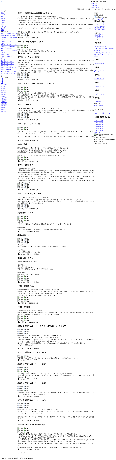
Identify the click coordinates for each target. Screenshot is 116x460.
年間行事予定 (98, 37)
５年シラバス (98, 122)
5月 (2, 81)
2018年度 (4, 100)
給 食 (3, 28)
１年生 (3, 16)
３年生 (3, 20)
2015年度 (4, 105)
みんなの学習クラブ (100, 46)
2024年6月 (100, 19)
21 (102, 28)
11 (98, 26)
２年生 (3, 18)
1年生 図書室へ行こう (8, 67)
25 (98, 29)
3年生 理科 (5, 54)
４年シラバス (98, 124)
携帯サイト (98, 132)
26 (99, 29)
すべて (105, 17)
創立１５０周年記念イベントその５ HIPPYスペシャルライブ (9, 73)
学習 (2, 30)
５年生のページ (99, 94)
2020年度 (4, 96)
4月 (2, 83)
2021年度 (4, 94)
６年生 (3, 24)
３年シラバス (98, 126)
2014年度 (4, 107)
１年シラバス (98, 130)
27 (101, 29)
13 (101, 26)
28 (102, 29)
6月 (2, 79)
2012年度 (4, 111)
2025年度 (4, 86)
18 (98, 28)
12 (99, 26)
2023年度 (4, 90)
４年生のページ (99, 86)
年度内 (98, 17)
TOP (2, 13)
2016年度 (4, 104)
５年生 (3, 22)
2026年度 (4, 85)
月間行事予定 (98, 35)
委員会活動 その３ (7, 62)
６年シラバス (98, 121)
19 (99, 28)
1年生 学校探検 (6, 69)
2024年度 (4, 88)
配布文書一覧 (98, 105)
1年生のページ (99, 63)
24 (96, 29)
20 (101, 28)
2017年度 (4, 102)
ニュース (4, 14)
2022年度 (4, 92)
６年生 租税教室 (6, 48)
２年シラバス (98, 128)
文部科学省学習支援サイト (103, 52)
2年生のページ (99, 71)
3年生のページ (99, 79)
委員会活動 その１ (7, 66)
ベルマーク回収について (102, 113)
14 (102, 26)
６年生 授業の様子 (7, 56)
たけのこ (4, 26)
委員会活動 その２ (7, 64)
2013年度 (4, 109)
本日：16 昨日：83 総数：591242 (95, 5)
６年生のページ (99, 101)
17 (96, 28)
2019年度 (4, 98)
